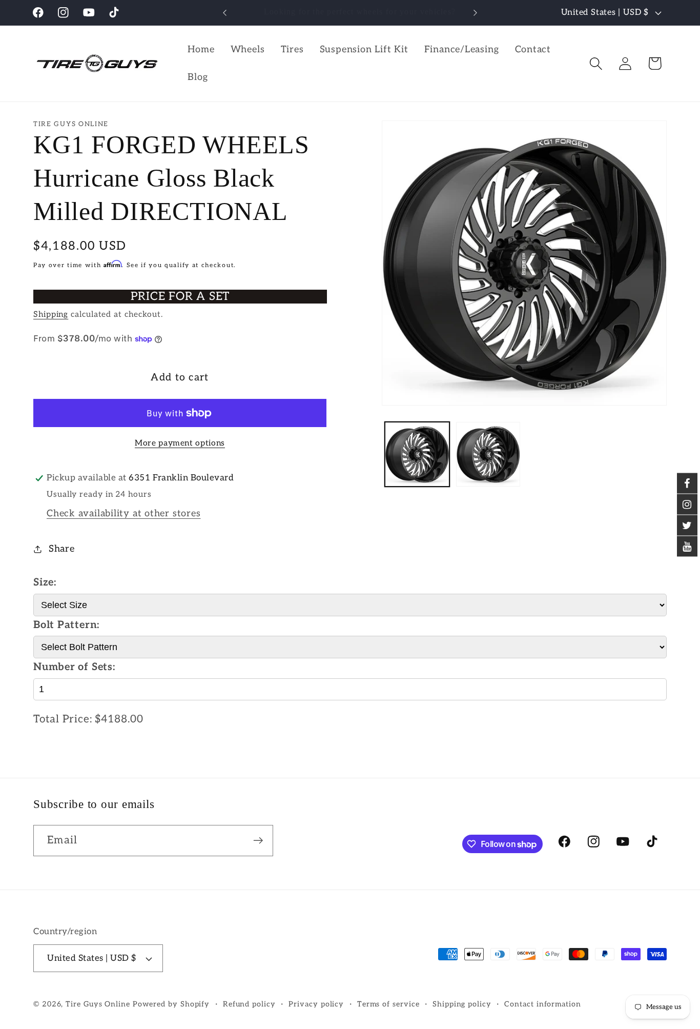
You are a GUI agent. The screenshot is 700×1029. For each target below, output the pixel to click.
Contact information (542, 1004)
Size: (44, 582)
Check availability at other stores (124, 513)
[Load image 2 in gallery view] (488, 454)
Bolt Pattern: (66, 625)
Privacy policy (316, 1004)
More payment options (180, 443)
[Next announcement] (475, 12)
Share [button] (62, 548)
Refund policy (249, 1004)
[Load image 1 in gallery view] (417, 454)
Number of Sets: (74, 667)
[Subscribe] (258, 840)
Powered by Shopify (171, 1004)
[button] (596, 63)
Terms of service (388, 1004)
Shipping (50, 314)
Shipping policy (462, 1004)
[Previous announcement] (224, 12)
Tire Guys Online (98, 1004)
